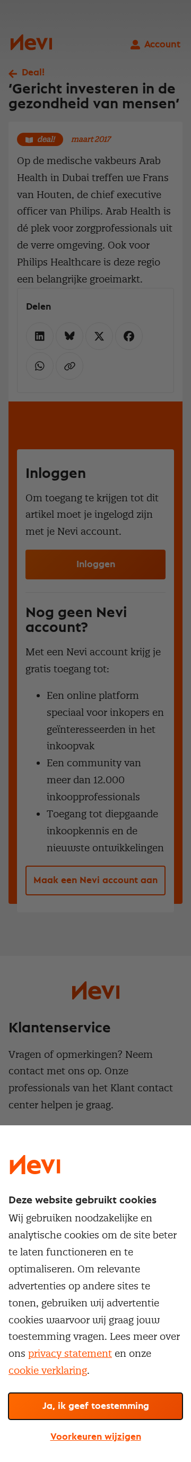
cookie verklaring (47, 1370)
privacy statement (70, 1353)
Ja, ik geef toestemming (95, 1406)
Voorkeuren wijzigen (95, 1437)
